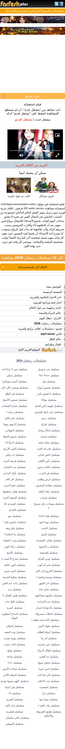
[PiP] (59, 5)
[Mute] (14, 745)
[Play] (32, 374)
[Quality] (51, 745)
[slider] (32, 740)
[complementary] (32, 374)
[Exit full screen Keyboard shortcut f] (59, 745)
